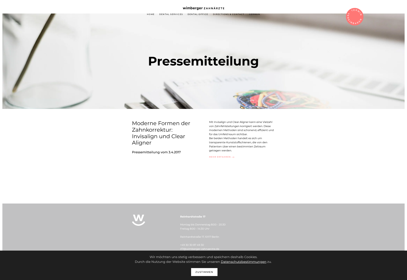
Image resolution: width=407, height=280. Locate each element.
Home (151, 14)
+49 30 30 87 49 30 (192, 244)
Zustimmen (204, 271)
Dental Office (198, 14)
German (254, 14)
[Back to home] (203, 8)
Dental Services (171, 14)
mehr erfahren (220, 157)
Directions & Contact (228, 14)
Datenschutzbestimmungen (243, 262)
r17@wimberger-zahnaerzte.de (199, 248)
